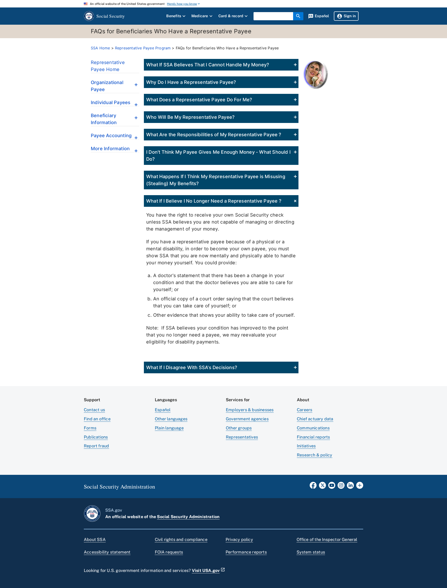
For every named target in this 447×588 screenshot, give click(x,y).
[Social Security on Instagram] (341, 486)
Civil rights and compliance (181, 539)
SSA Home (100, 48)
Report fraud (96, 445)
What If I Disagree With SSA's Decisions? (191, 367)
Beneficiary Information (104, 119)
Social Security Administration (188, 516)
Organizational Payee (107, 86)
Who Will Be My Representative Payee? (190, 117)
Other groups (239, 427)
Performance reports (246, 552)
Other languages (171, 418)
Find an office (97, 418)
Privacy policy (239, 539)
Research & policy (314, 454)
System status (311, 552)
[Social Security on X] (322, 486)
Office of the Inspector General (327, 539)
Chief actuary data (315, 418)
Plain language (169, 427)
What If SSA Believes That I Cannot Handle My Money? (207, 65)
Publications (96, 437)
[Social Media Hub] (359, 486)
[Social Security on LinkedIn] (350, 486)
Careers (304, 409)
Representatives (242, 437)
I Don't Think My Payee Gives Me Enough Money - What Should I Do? (218, 155)
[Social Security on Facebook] (313, 486)
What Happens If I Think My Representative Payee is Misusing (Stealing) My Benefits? (215, 180)
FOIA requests (169, 552)
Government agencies (247, 418)
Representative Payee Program (143, 48)
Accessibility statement (107, 552)
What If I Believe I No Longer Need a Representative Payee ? (213, 201)
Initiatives (306, 445)
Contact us (94, 409)
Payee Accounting (111, 135)
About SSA (95, 539)
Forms (90, 427)
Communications (313, 427)
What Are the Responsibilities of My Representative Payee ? (213, 134)
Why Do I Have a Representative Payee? (191, 82)
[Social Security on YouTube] (331, 486)
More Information (110, 148)
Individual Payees (110, 102)
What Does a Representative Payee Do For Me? (199, 99)
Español (162, 409)
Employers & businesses (250, 409)
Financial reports (313, 437)
